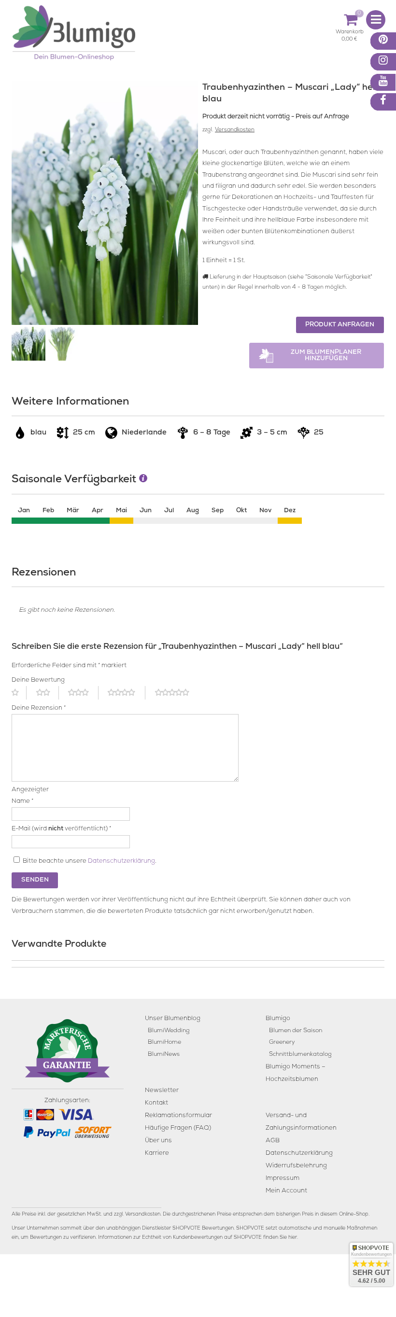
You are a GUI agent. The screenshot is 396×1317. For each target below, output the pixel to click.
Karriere (157, 1153)
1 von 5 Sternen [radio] (19, 693)
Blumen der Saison (295, 1031)
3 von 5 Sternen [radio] (83, 693)
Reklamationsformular (178, 1116)
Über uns (158, 1141)
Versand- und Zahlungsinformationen (301, 1122)
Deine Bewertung (38, 680)
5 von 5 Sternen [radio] (177, 693)
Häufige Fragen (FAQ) (178, 1128)
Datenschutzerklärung (121, 861)
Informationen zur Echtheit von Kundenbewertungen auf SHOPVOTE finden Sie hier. (198, 1237)
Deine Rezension (39, 708)
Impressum (282, 1179)
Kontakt (156, 1103)
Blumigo (278, 1019)
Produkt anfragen (339, 325)
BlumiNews (164, 1054)
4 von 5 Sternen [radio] (126, 693)
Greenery (282, 1042)
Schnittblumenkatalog (300, 1054)
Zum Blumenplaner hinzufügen (326, 356)
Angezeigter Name (30, 795)
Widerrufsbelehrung (296, 1166)
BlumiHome (164, 1042)
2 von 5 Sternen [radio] (47, 693)
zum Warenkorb (350, 33)
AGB (273, 1141)
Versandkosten (235, 130)
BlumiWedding (168, 1031)
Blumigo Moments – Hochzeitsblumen (295, 1073)
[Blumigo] (74, 36)
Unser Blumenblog (172, 1019)
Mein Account (286, 1191)
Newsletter (162, 1091)
